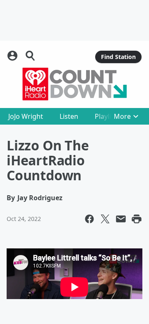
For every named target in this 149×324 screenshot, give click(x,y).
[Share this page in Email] (121, 219)
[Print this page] (136, 219)
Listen (69, 116)
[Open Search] (31, 56)
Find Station (118, 57)
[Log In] (13, 56)
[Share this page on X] (105, 219)
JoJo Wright (25, 116)
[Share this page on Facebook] (89, 219)
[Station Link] (74, 84)
